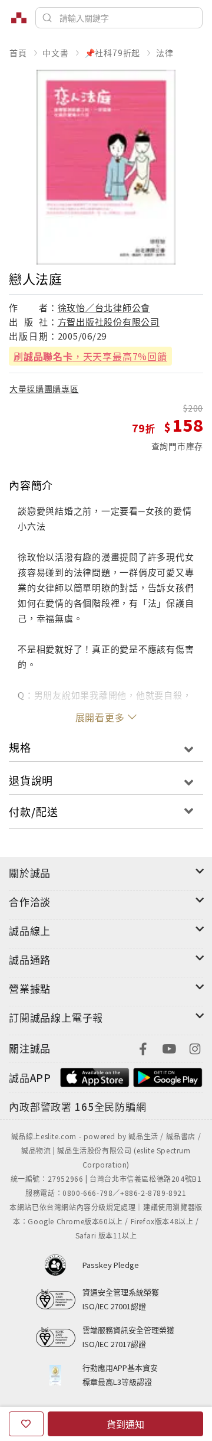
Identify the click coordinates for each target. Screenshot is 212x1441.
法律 (165, 52)
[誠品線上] (18, 17)
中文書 (55, 52)
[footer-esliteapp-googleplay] (167, 1076)
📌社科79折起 (113, 52)
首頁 (18, 52)
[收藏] (26, 1423)
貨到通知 (125, 1424)
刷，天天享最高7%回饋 (90, 356)
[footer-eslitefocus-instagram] (195, 1047)
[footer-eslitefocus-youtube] (169, 1047)
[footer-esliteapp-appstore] (94, 1076)
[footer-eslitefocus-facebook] (143, 1047)
